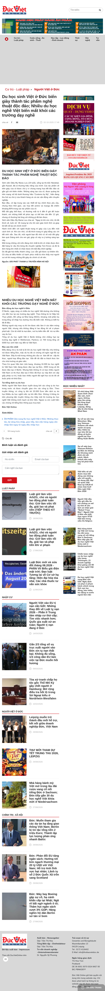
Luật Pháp (8, 488)
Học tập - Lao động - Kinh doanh (60, 39)
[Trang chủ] (6, 39)
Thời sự (77, 39)
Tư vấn (98, 39)
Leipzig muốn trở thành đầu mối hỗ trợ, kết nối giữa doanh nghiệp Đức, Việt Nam (43, 722)
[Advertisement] (52, 64)
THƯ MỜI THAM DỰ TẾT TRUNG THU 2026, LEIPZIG (44, 753)
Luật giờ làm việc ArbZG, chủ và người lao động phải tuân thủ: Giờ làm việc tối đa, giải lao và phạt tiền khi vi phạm (43, 537)
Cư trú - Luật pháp (19, 39)
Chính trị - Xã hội (12, 815)
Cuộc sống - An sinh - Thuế (37, 39)
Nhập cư (7, 597)
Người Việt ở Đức (12, 711)
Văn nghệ (87, 39)
